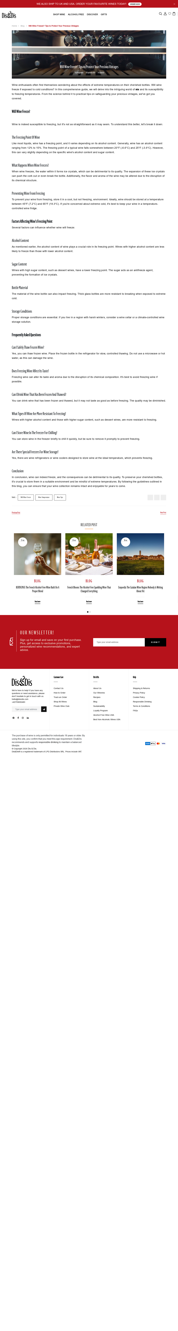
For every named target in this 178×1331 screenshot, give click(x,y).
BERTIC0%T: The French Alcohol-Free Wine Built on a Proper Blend (37, 589)
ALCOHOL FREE (76, 14)
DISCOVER (92, 14)
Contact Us (58, 688)
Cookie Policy (139, 697)
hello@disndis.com (20, 699)
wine (137, 89)
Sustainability (99, 706)
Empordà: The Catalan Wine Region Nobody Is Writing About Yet (140, 589)
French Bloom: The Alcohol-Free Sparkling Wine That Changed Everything (89, 589)
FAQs (135, 710)
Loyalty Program (100, 710)
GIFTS (104, 14)
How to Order (59, 693)
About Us (97, 688)
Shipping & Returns (141, 688)
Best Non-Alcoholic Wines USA (106, 719)
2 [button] (90, 612)
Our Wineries (99, 693)
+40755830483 (18, 702)
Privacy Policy (139, 693)
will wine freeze (26, 497)
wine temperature (44, 497)
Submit (155, 642)
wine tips (60, 497)
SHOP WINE (59, 14)
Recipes (96, 697)
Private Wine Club (61, 706)
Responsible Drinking (142, 702)
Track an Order (60, 697)
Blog (23, 26)
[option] (37, 566)
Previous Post (16, 513)
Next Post (163, 513)
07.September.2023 (90, 73)
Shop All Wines (60, 702)
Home (14, 26)
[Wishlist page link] (169, 13)
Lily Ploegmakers (79, 73)
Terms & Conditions (141, 706)
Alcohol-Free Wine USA (103, 715)
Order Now (135, 4)
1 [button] (87, 612)
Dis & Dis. (32, 748)
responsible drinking (49, 742)
